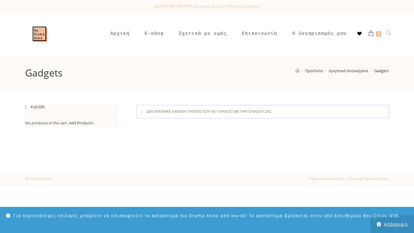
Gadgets (381, 70)
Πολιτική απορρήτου (326, 178)
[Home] (297, 70)
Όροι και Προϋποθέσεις (369, 178)
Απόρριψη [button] (396, 224)
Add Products (81, 123)
